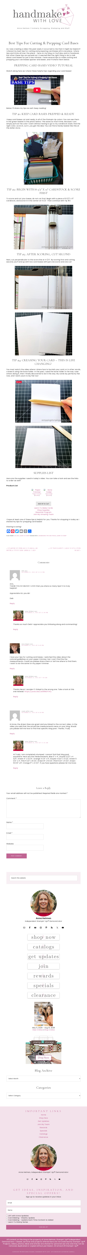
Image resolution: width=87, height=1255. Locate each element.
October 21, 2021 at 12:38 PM (36, 612)
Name (9, 822)
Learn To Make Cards (43, 508)
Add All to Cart (43, 504)
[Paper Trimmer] (37, 492)
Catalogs (44, 1134)
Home (43, 1115)
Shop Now (43, 1118)
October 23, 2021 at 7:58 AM (36, 677)
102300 (49, 495)
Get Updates (43, 1121)
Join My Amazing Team (43, 514)
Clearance (43, 1137)
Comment (11, 798)
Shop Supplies (43, 510)
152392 (37, 495)
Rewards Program (43, 512)
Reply (12, 603)
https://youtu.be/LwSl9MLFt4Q (37, 691)
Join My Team (43, 1124)
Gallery (16, 536)
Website (10, 844)
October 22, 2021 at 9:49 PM (33, 645)
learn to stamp (61, 536)
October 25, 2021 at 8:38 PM (33, 712)
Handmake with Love (43, 14)
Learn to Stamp (24, 536)
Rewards (43, 1127)
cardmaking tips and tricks (47, 536)
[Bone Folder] (49, 492)
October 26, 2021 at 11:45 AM (36, 742)
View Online (37, 1030)
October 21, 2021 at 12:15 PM (33, 572)
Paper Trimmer (36, 494)
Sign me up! (43, 1227)
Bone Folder (49, 494)
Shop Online (49, 1030)
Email (9, 833)
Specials (43, 1131)
